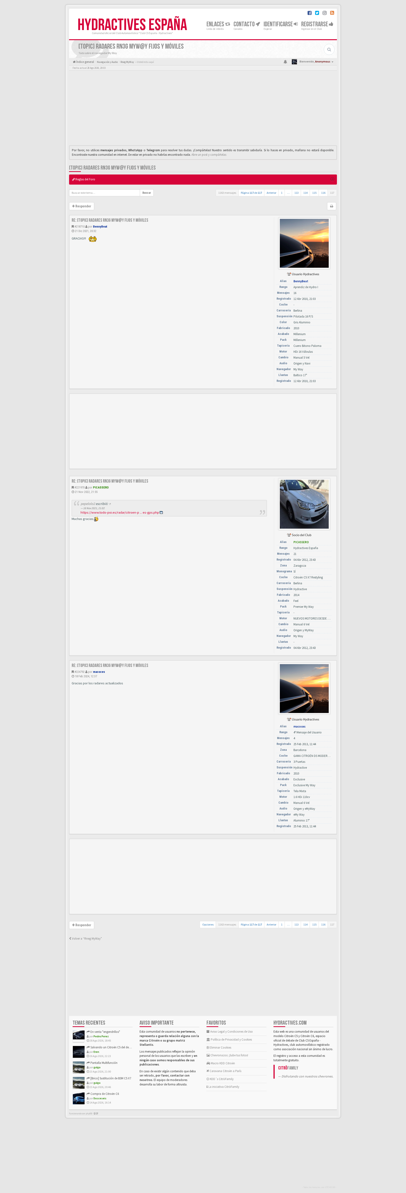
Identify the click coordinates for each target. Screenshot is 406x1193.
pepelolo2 (88, 504)
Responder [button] (83, 206)
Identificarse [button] (279, 24)
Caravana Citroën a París (225, 1071)
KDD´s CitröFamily (221, 1079)
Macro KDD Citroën (222, 1063)
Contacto (245, 24)
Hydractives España (132, 25)
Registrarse (315, 24)
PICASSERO (101, 487)
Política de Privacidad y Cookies (231, 1040)
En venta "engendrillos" (105, 1032)
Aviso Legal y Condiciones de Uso (231, 1032)
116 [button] (323, 192)
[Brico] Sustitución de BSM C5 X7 (110, 1078)
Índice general (85, 62)
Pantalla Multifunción (103, 1063)
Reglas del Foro (85, 179)
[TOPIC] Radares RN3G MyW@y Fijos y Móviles (112, 167)
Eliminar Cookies (220, 1048)
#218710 (79, 226)
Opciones (208, 924)
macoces (99, 672)
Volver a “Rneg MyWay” (86, 939)
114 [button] (305, 192)
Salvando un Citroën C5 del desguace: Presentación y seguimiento (132, 1047)
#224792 (79, 672)
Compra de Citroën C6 (104, 1094)
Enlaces (216, 24)
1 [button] (281, 192)
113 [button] (296, 192)
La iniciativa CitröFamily (223, 1087)
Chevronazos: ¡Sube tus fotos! (229, 1055)
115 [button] (314, 192)
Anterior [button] (271, 192)
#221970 (79, 487)
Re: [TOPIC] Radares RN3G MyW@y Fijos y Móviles (110, 220)
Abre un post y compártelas (208, 155)
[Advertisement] (203, 109)
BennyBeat (100, 226)
